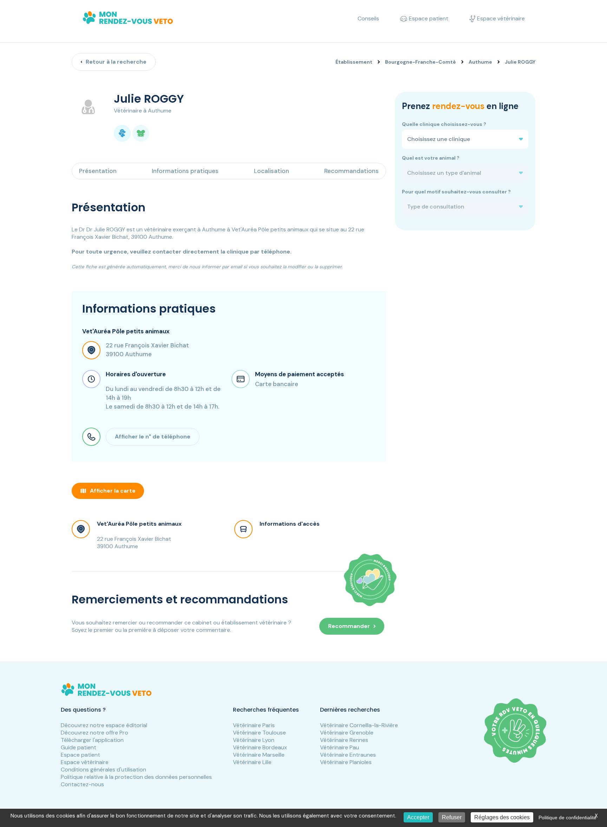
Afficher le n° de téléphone (152, 436)
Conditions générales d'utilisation (103, 769)
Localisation (271, 171)
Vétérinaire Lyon (253, 740)
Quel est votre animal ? (430, 158)
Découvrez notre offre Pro (94, 732)
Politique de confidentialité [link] (567, 817)
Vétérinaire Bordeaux (260, 747)
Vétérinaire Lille (252, 762)
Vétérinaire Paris (254, 725)
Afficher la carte (113, 490)
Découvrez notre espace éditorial (104, 725)
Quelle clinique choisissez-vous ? (444, 124)
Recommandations (351, 171)
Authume (480, 62)
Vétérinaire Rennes (344, 740)
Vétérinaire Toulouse (259, 732)
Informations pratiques (185, 171)
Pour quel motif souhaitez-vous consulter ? (456, 191)
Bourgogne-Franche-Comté (420, 62)
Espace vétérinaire (85, 762)
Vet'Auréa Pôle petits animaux (139, 523)
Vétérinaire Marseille (259, 754)
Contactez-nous (82, 784)
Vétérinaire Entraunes (348, 754)
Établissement (353, 62)
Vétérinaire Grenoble (346, 732)
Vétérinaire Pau (339, 747)
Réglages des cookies (502, 817)
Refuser (452, 817)
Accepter (418, 817)
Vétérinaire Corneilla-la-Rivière (359, 725)
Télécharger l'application (92, 740)
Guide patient (78, 747)
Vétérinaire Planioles (346, 762)
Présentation (98, 171)
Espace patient (80, 754)
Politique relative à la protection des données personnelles (136, 777)
